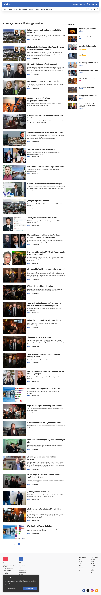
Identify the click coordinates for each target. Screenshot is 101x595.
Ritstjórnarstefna (23, 570)
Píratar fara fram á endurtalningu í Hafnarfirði (45, 167)
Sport (80, 563)
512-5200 (23, 565)
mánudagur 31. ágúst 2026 (79, 4)
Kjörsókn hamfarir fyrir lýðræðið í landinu (44, 423)
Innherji (93, 559)
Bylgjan (92, 569)
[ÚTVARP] (91, 9)
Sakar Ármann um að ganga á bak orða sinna (45, 133)
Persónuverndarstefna (8, 568)
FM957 (92, 571)
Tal (91, 574)
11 (33, 544)
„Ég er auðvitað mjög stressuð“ (39, 337)
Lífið (80, 565)
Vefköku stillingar (12, 588)
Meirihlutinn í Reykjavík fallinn (39, 526)
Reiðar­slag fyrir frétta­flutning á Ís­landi (88, 70)
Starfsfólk (21, 574)
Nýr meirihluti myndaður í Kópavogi (42, 64)
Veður (92, 567)
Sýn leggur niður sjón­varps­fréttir (87, 54)
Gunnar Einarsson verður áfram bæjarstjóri (44, 184)
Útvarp (80, 571)
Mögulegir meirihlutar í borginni (40, 286)
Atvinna (92, 563)
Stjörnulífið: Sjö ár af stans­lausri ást (87, 79)
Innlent (29, 39)
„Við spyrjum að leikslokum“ (38, 492)
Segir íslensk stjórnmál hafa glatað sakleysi (44, 406)
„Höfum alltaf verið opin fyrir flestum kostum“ (46, 269)
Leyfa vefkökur (29, 588)
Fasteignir (93, 561)
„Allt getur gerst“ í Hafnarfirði (39, 201)
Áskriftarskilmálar (23, 572)
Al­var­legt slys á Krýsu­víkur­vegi (86, 87)
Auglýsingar (21, 567)
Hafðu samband (22, 569)
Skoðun (81, 567)
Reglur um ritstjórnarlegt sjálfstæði (8, 566)
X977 (92, 572)
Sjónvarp (81, 569)
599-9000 (7, 574)
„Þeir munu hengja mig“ (85, 36)
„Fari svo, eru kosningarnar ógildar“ (41, 150)
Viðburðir (93, 565)
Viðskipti (81, 561)
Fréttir (80, 559)
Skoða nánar (7, 584)
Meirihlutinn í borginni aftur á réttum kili (43, 389)
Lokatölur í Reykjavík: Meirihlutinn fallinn (44, 320)
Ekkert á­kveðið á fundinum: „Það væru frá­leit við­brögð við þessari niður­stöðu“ (87, 105)
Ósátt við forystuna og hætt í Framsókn (43, 81)
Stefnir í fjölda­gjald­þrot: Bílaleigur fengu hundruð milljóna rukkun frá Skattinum (87, 47)
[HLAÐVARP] (85, 9)
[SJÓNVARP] (88, 9)
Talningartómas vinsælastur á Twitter (42, 218)
